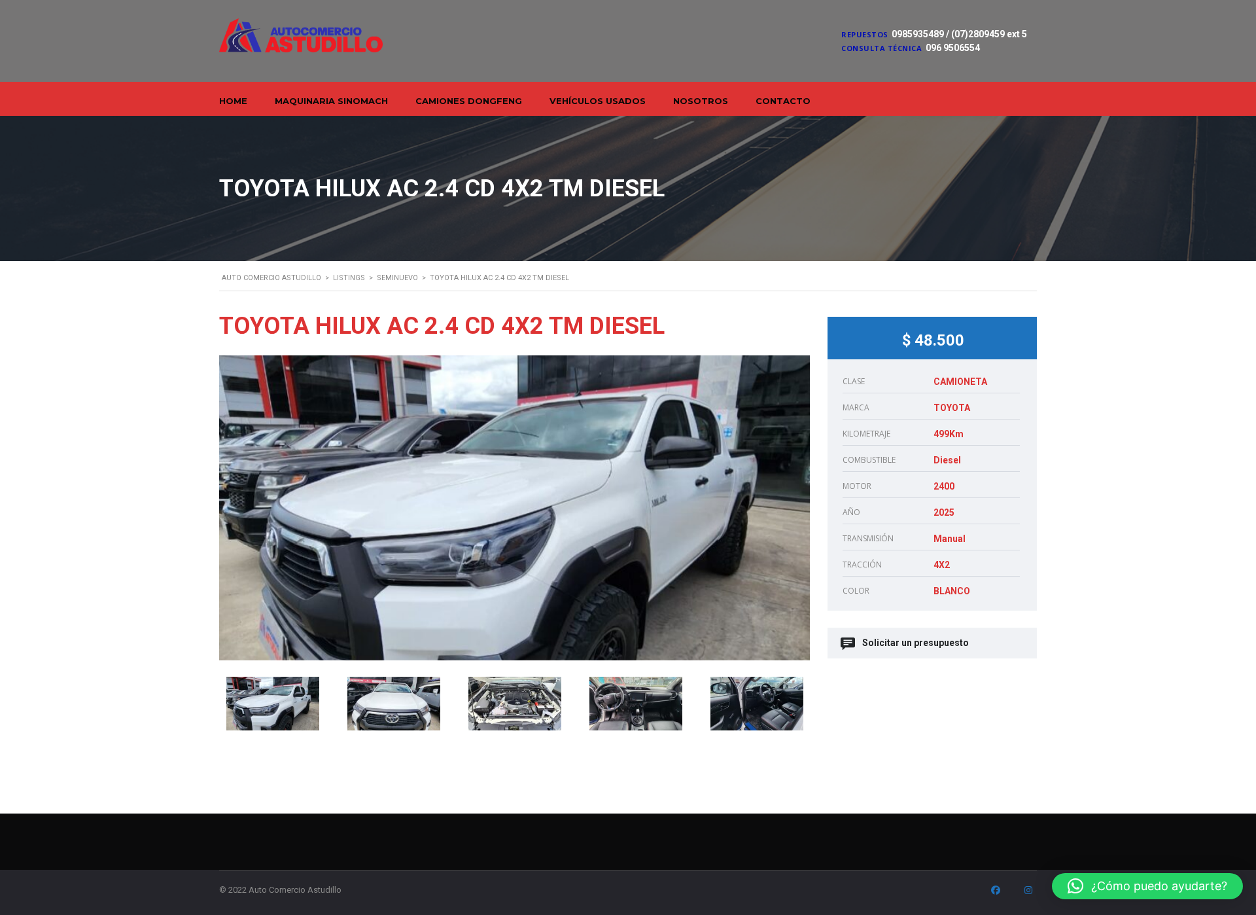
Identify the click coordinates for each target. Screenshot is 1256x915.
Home (233, 101)
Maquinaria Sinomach (331, 101)
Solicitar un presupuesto (915, 642)
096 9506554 (953, 48)
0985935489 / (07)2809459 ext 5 (959, 34)
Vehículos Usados (598, 101)
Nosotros (700, 101)
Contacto (783, 101)
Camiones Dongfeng (468, 101)
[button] (1147, 886)
